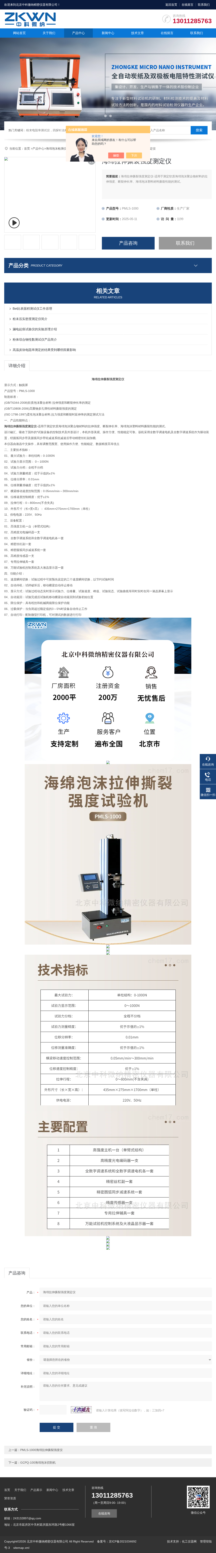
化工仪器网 (189, 1541)
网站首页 (19, 33)
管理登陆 (206, 1541)
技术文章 (137, 33)
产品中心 (78, 33)
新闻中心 (108, 33)
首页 (27, 148)
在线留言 (187, 4)
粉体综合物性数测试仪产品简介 (35, 339)
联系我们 (204, 4)
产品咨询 (128, 243)
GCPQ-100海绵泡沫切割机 (38, 1462)
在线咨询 (104, 1513)
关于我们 (49, 33)
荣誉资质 (10, 1498)
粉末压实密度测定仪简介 (30, 319)
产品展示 (36, 1490)
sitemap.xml (21, 1547)
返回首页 (171, 4)
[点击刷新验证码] (81, 1409)
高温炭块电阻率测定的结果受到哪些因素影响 (44, 350)
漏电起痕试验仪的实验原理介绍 (35, 329)
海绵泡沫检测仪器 (58, 148)
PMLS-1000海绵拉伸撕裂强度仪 (41, 1450)
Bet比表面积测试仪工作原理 (32, 308)
